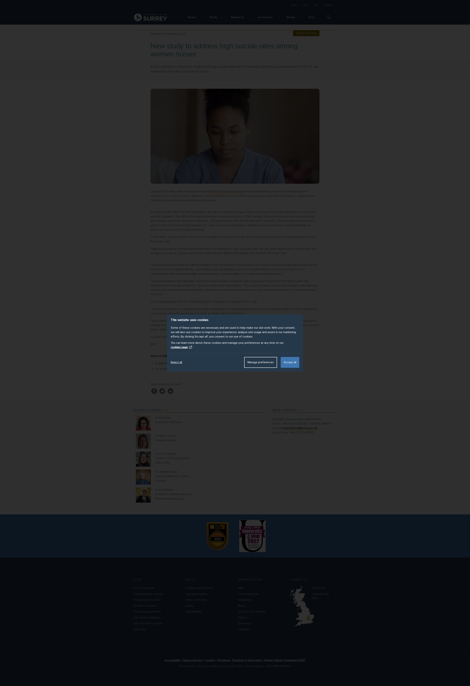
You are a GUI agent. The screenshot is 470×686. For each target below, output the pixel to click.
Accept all (290, 362)
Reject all (176, 362)
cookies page (179, 347)
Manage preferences (260, 362)
